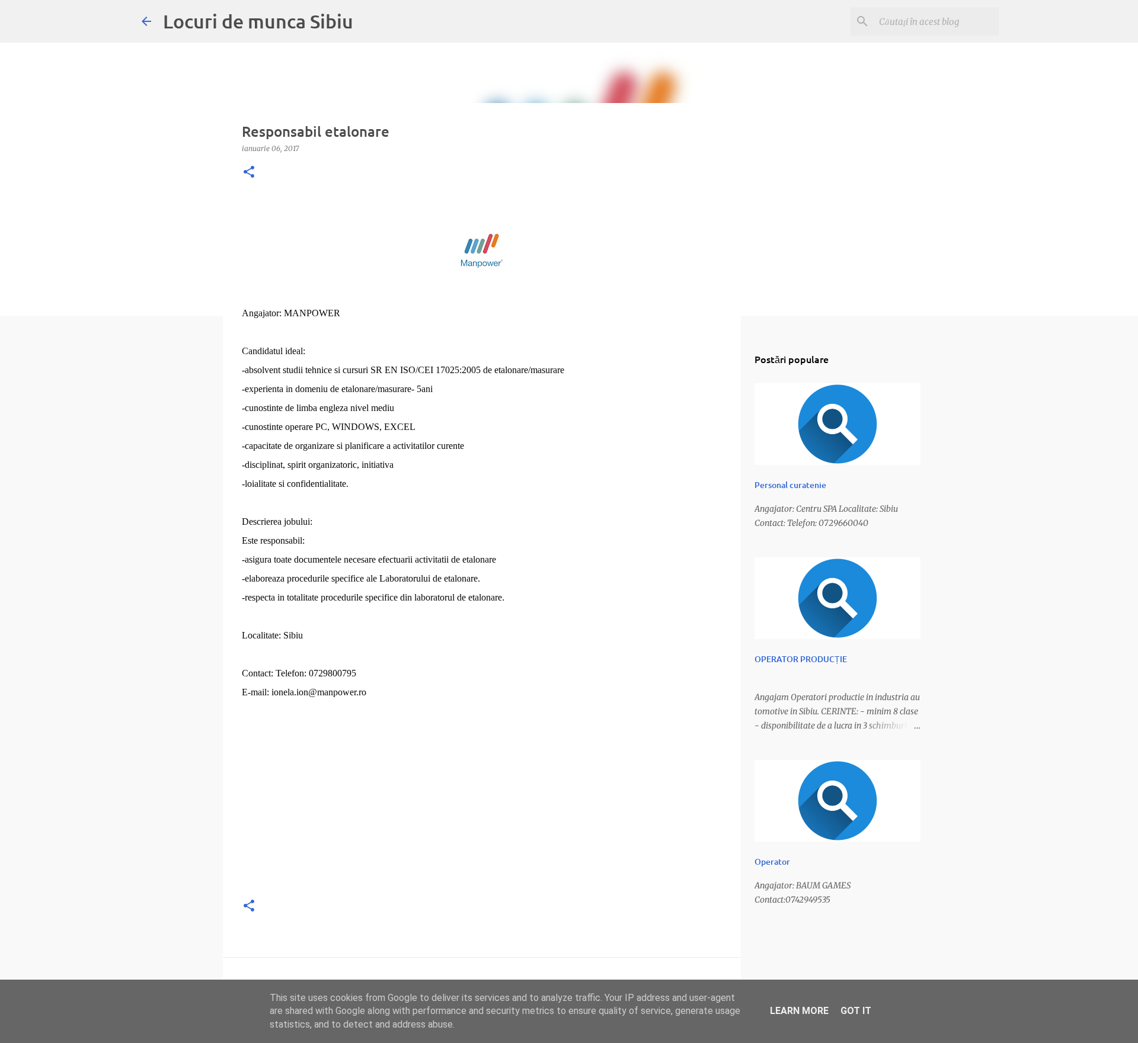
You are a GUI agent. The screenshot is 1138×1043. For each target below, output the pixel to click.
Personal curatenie (790, 484)
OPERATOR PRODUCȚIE (801, 659)
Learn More (799, 1010)
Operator (772, 861)
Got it (855, 1010)
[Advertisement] (482, 804)
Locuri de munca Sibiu (258, 21)
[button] (249, 173)
